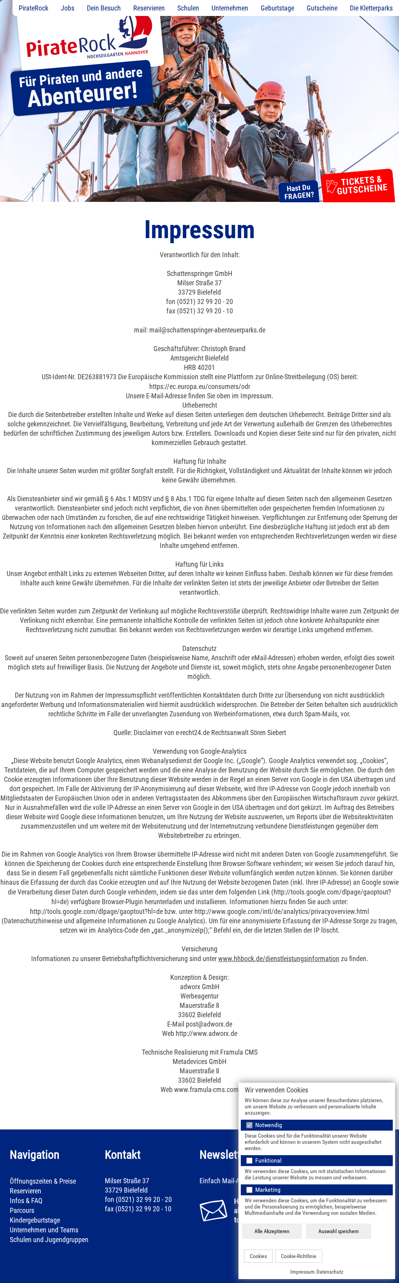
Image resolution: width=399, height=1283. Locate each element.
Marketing (267, 1189)
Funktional (268, 1160)
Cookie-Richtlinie (298, 1256)
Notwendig (268, 1125)
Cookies (258, 1256)
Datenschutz (329, 1272)
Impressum (302, 1272)
